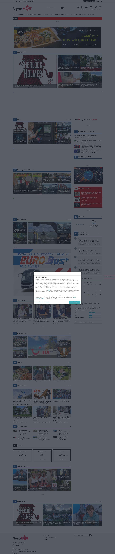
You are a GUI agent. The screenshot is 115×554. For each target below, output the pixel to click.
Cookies (42, 298)
